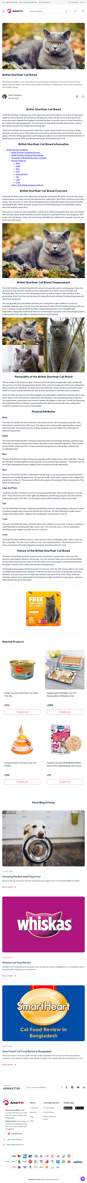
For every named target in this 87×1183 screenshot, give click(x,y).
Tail (17, 177)
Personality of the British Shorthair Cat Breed (28, 158)
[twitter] (83, 96)
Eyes (18, 171)
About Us (33, 1112)
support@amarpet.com (29, 2)
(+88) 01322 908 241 (11, 2)
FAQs (32, 1121)
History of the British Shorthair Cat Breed (27, 185)
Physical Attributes (18, 161)
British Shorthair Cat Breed (17, 150)
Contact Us (34, 1108)
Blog (32, 1117)
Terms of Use (49, 1112)
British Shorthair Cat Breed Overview (25, 152)
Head (18, 166)
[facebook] (77, 96)
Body (18, 163)
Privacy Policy (49, 1108)
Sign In (82, 2)
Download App (46, 2)
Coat (18, 180)
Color (18, 182)
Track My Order (73, 2)
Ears (17, 169)
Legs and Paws (22, 174)
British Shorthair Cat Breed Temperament (27, 155)
